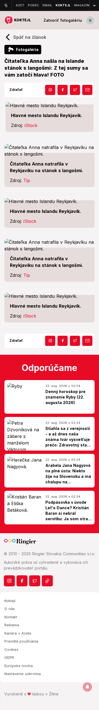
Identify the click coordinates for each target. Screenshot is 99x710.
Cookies (11, 649)
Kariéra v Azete (17, 633)
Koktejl (9, 600)
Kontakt (10, 617)
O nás (9, 608)
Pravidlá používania (21, 641)
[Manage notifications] (87, 686)
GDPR (9, 657)
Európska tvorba (18, 665)
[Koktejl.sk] (17, 20)
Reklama (11, 625)
